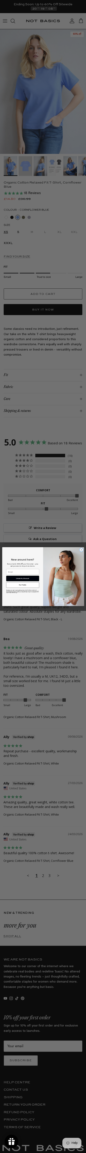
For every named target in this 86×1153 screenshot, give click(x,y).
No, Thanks (22, 585)
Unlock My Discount (22, 578)
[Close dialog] (81, 550)
